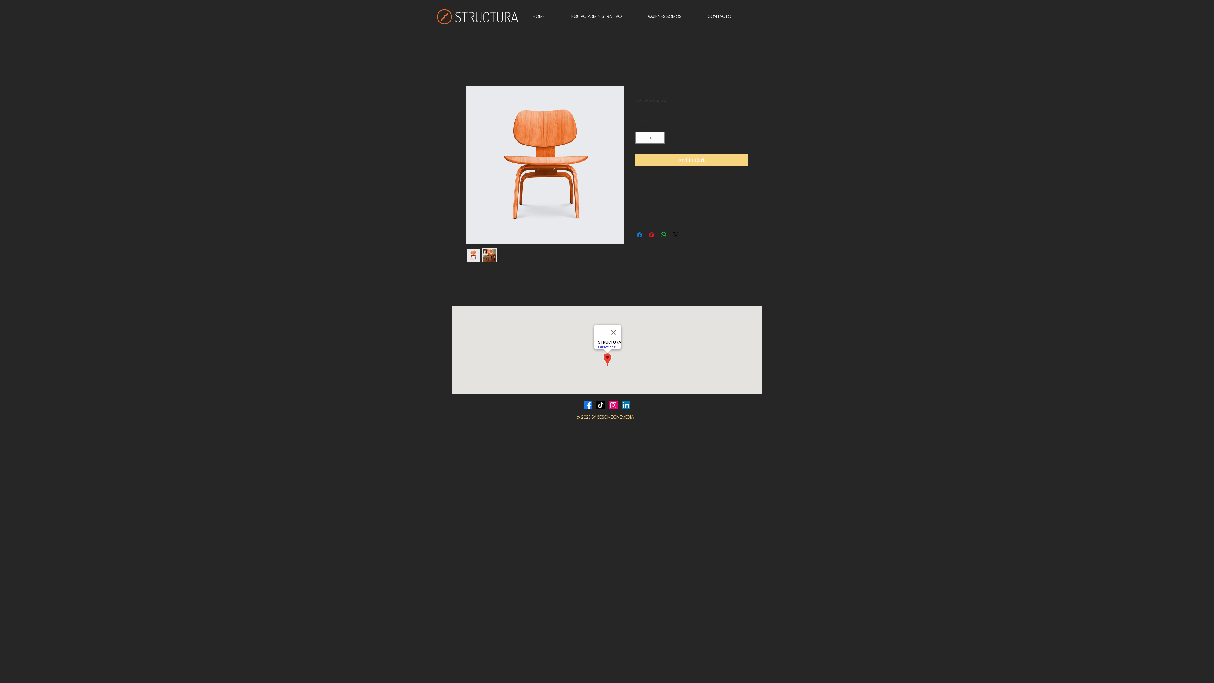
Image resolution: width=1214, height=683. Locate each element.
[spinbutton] (650, 137)
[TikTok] (600, 405)
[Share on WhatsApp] (663, 235)
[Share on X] (675, 235)
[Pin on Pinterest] (651, 235)
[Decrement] (640, 137)
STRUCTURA (486, 16)
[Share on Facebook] (639, 235)
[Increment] (660, 137)
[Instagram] (613, 405)
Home (473, 62)
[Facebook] (588, 405)
